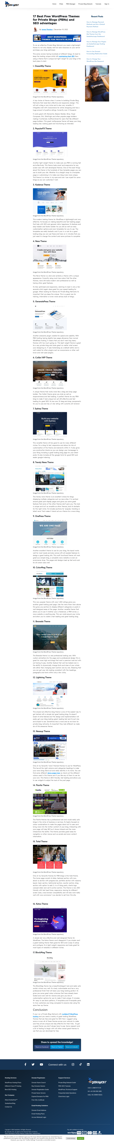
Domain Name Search (39, 1082)
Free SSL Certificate (38, 1100)
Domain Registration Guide (40, 1089)
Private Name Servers (39, 1093)
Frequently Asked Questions (67, 1093)
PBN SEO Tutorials (64, 1086)
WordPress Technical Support (67, 1089)
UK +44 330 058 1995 (95, 1091)
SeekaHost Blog (10, 1103)
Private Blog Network (85, 4)
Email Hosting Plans (38, 1114)
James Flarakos (47, 29)
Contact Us (8, 1107)
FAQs (61, 4)
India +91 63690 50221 (95, 1095)
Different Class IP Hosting (13, 1086)
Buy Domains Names (38, 1086)
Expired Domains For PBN (40, 1096)
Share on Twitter (57, 1047)
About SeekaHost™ (11, 1100)
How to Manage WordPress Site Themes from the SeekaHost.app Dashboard (96, 34)
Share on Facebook (42, 1047)
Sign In (106, 4)
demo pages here (54, 773)
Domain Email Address (39, 1110)
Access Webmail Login (39, 1117)
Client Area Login (63, 1096)
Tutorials (98, 4)
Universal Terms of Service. (30, 1131)
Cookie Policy (28, 1133)
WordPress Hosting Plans (13, 1082)
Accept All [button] (80, 1138)
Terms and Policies (10, 1133)
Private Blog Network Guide (67, 1082)
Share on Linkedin (72, 1047)
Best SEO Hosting (10, 1089)
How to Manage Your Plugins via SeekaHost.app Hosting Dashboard (96, 44)
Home (54, 4)
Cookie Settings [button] (71, 1138)
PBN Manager (70, 4)
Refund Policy (36, 1133)
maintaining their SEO (66, 56)
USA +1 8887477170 (94, 1088)
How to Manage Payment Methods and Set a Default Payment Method (96, 24)
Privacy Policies (20, 1133)
